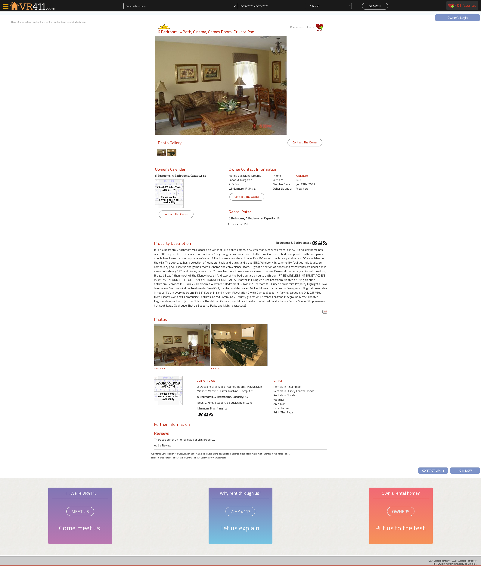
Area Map (279, 404)
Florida (35, 21)
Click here (302, 175)
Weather (278, 399)
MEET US (80, 511)
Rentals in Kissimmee (287, 386)
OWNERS (400, 511)
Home (13, 21)
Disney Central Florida (49, 21)
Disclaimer (472, 563)
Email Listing (281, 408)
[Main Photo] (182, 344)
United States (24, 21)
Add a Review (162, 445)
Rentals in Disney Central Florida (293, 391)
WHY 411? (240, 511)
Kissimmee (65, 21)
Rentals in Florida (284, 395)
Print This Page (283, 412)
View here (302, 188)
